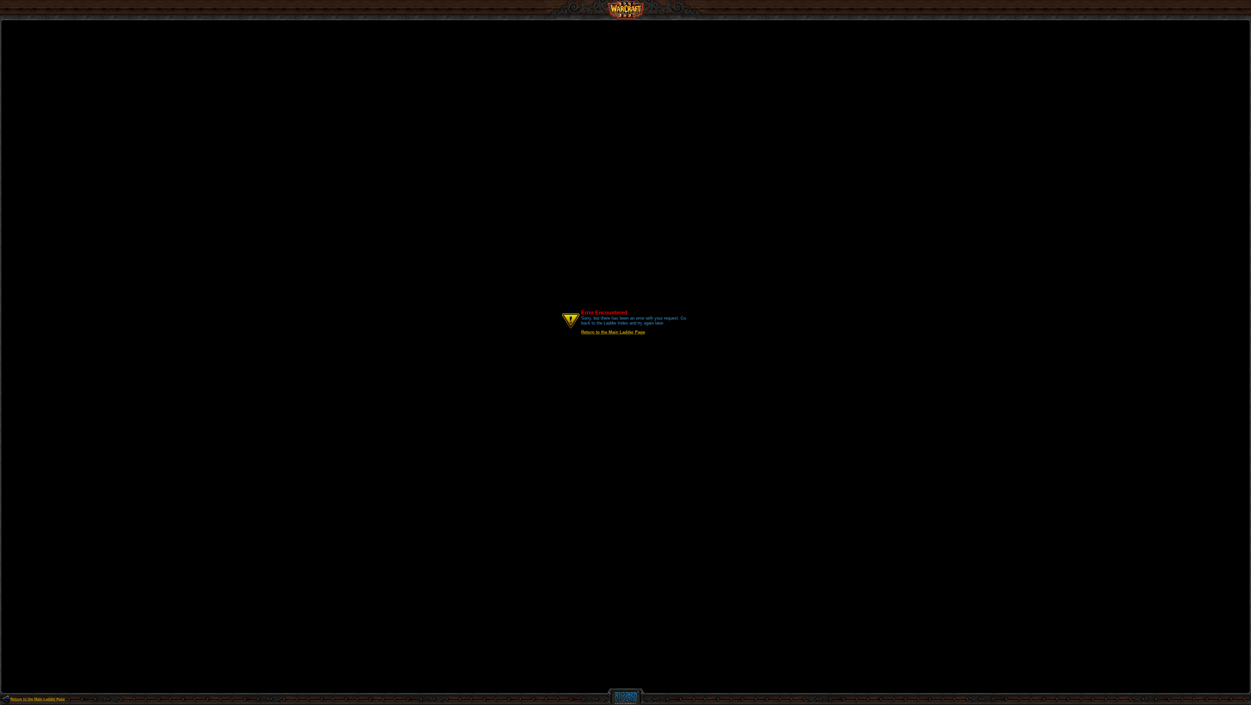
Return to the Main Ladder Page (613, 332)
